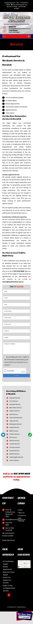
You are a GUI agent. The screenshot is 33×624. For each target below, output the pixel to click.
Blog (19, 518)
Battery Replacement (7, 568)
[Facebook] (9, 595)
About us (21, 513)
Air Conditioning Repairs (8, 562)
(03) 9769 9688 (14, 32)
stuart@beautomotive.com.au (20, 29)
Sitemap (21, 521)
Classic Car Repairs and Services (7, 580)
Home (20, 510)
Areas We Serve (8, 540)
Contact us (22, 515)
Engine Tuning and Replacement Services (9, 588)
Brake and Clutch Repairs (9, 573)
